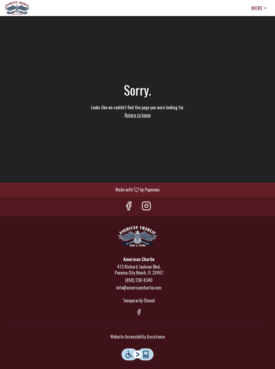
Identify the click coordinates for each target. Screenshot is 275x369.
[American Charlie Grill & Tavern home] (28, 8)
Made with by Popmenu (82, 189)
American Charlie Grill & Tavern (137, 236)
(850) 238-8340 (139, 280)
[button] (260, 8)
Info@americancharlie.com (138, 288)
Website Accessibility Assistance (137, 337)
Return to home (138, 115)
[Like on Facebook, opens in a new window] (128, 206)
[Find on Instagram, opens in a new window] (146, 206)
